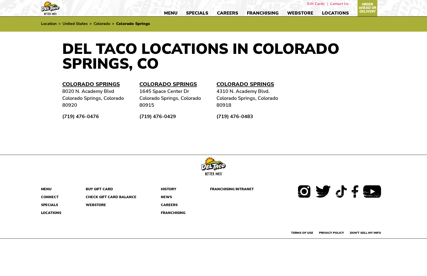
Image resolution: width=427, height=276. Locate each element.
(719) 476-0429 (157, 117)
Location (49, 23)
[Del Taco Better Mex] (50, 7)
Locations (335, 13)
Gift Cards (316, 4)
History (168, 189)
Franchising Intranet (232, 189)
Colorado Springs (91, 84)
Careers (227, 13)
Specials (197, 13)
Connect (50, 197)
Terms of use (302, 233)
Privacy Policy (331, 233)
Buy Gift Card (99, 189)
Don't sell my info (365, 233)
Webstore (300, 13)
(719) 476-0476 (80, 117)
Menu (170, 13)
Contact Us (339, 4)
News (166, 197)
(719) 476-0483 (234, 117)
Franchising (262, 13)
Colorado (102, 23)
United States (75, 23)
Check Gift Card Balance (111, 197)
